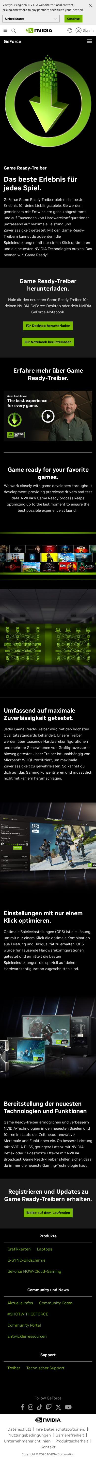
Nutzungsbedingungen (29, 1435)
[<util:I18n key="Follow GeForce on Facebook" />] (22, 1407)
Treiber (13, 1367)
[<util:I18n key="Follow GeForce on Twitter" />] (58, 1407)
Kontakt (48, 1446)
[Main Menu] (5, 30)
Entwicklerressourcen (27, 1336)
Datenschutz (19, 1429)
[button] (70, 31)
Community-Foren (56, 1302)
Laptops (44, 1249)
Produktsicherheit (71, 1441)
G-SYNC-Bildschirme (26, 1260)
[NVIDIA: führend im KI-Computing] (39, 30)
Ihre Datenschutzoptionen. (60, 1429)
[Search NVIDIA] (14, 29)
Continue (73, 19)
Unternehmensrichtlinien (27, 1441)
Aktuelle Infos (20, 1302)
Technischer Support (45, 1367)
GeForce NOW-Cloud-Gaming (34, 1271)
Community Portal (24, 1325)
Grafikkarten (19, 1249)
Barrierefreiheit (70, 1435)
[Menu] (89, 41)
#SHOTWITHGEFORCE (27, 1314)
